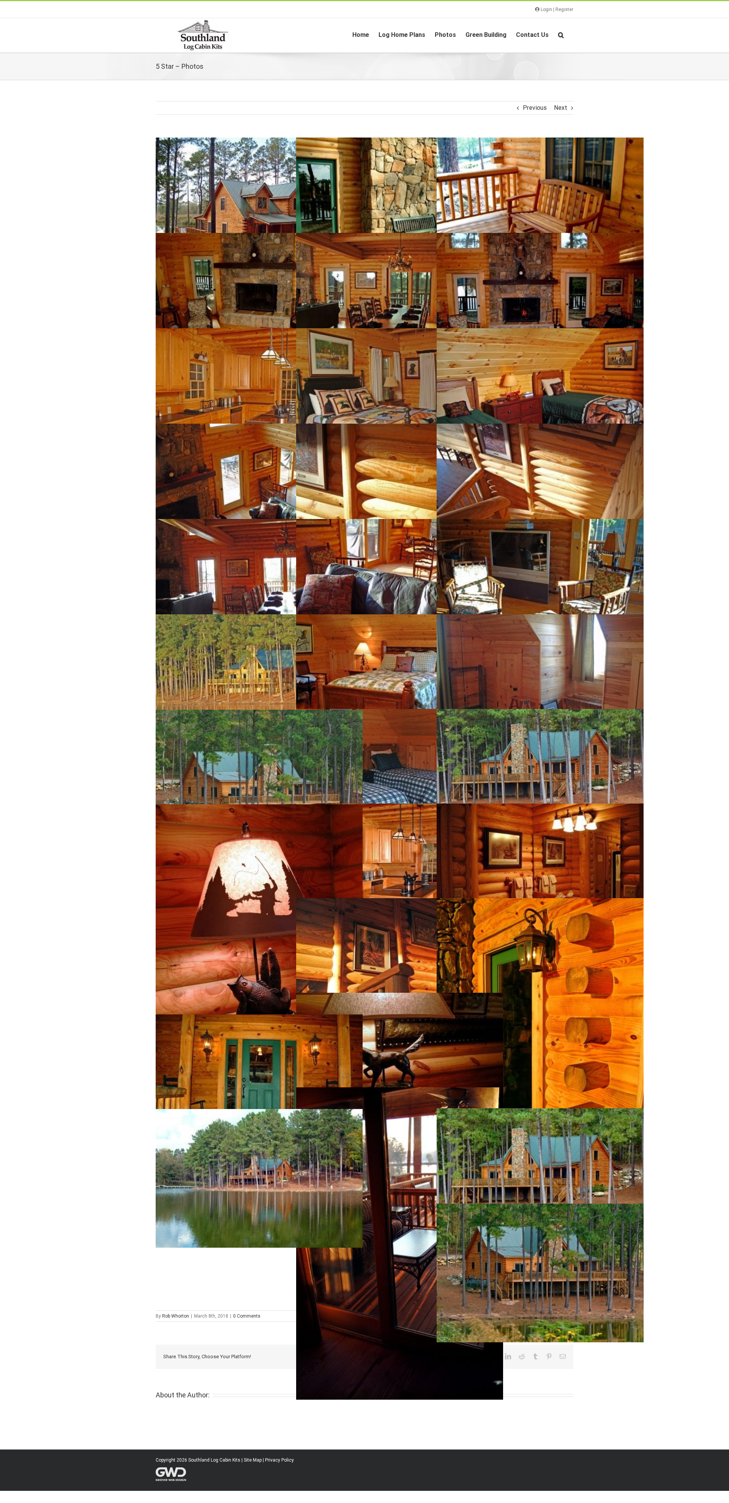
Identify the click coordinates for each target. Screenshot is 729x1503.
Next (560, 107)
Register (564, 9)
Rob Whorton (175, 1316)
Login (546, 9)
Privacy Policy (279, 1460)
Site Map (253, 1460)
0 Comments (246, 1316)
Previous (535, 107)
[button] (561, 34)
